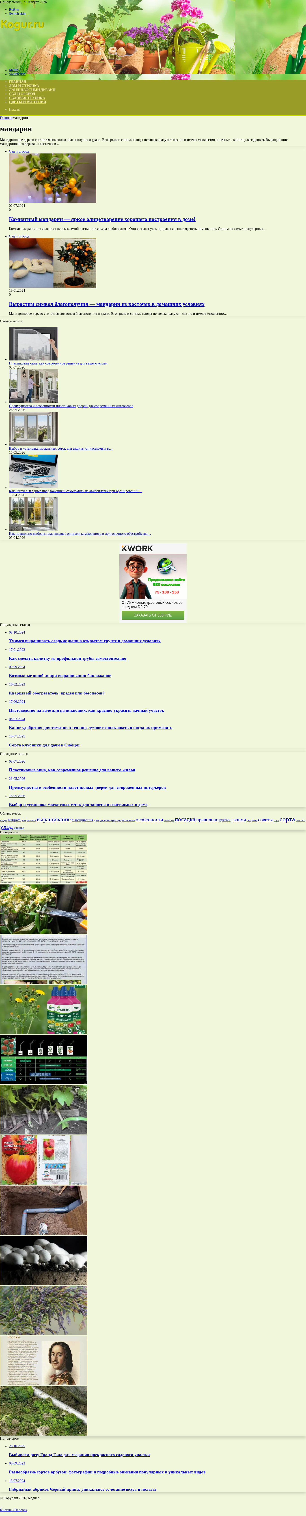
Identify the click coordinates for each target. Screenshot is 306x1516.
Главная (6, 118)
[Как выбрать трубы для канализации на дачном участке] (43, 1234)
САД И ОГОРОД (22, 94)
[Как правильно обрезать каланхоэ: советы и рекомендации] (43, 932)
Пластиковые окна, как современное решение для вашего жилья (58, 363)
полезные (169, 820)
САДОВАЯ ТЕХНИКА (27, 98)
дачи (103, 820)
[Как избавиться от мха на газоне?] (43, 1434)
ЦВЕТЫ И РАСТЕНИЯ (27, 102)
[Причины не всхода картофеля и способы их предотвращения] (43, 983)
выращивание (54, 819)
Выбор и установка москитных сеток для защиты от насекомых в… (60, 448)
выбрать (14, 820)
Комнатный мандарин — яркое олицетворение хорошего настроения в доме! (102, 219)
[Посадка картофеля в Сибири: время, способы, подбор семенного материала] (43, 882)
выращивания (82, 820)
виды (3, 820)
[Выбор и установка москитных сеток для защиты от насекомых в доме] (33, 444)
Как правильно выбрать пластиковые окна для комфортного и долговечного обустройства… (80, 533)
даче (96, 820)
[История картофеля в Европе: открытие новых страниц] (43, 1384)
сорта (287, 819)
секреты (252, 820)
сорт (276, 820)
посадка (185, 819)
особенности (149, 819)
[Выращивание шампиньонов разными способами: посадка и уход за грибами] (43, 1284)
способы (300, 820)
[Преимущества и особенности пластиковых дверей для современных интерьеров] (33, 402)
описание (128, 820)
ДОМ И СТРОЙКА (24, 86)
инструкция (113, 820)
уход (6, 826)
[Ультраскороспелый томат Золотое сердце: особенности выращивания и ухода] (43, 1183)
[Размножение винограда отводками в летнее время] (43, 1133)
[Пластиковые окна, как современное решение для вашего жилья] (33, 359)
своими (238, 819)
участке (19, 827)
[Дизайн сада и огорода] (22, 62)
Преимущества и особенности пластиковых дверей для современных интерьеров (71, 406)
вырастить (29, 820)
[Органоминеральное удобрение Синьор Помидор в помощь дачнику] (43, 1083)
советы (265, 819)
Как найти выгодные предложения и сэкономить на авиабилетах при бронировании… (75, 491)
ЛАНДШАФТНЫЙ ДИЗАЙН (32, 90)
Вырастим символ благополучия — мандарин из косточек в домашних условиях (107, 304)
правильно (207, 819)
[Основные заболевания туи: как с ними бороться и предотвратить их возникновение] (43, 1334)
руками (225, 820)
